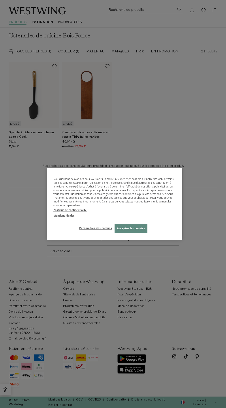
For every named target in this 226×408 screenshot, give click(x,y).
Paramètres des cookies (95, 228)
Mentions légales (64, 215)
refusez (129, 201)
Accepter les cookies (131, 228)
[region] (114, 204)
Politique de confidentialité (70, 209)
